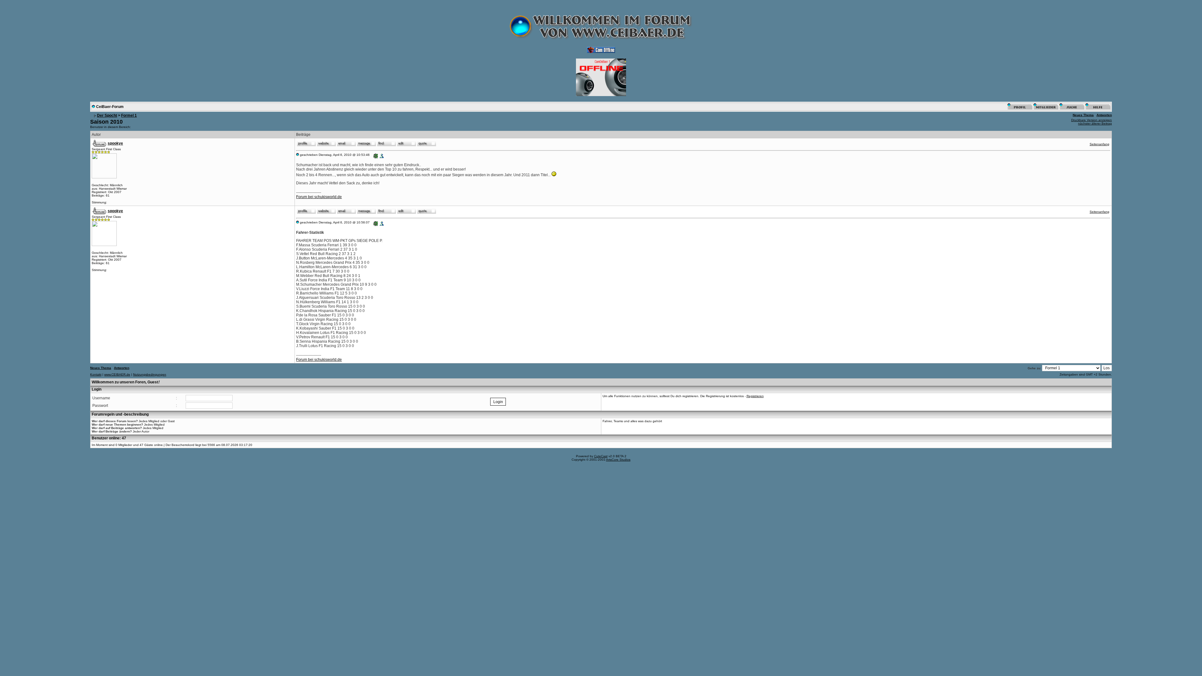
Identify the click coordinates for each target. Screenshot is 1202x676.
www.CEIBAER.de (117, 374)
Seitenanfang (1099, 144)
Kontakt (95, 374)
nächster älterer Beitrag (1095, 123)
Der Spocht (107, 115)
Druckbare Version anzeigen (1091, 120)
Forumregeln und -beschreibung (120, 414)
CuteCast (601, 456)
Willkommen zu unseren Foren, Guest (126, 382)
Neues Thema (1083, 115)
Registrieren (755, 396)
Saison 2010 (106, 122)
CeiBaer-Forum (110, 107)
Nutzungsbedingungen (149, 374)
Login (96, 389)
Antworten (1104, 115)
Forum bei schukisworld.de (319, 197)
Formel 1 (129, 115)
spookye (115, 143)
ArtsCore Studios (618, 459)
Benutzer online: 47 (109, 438)
